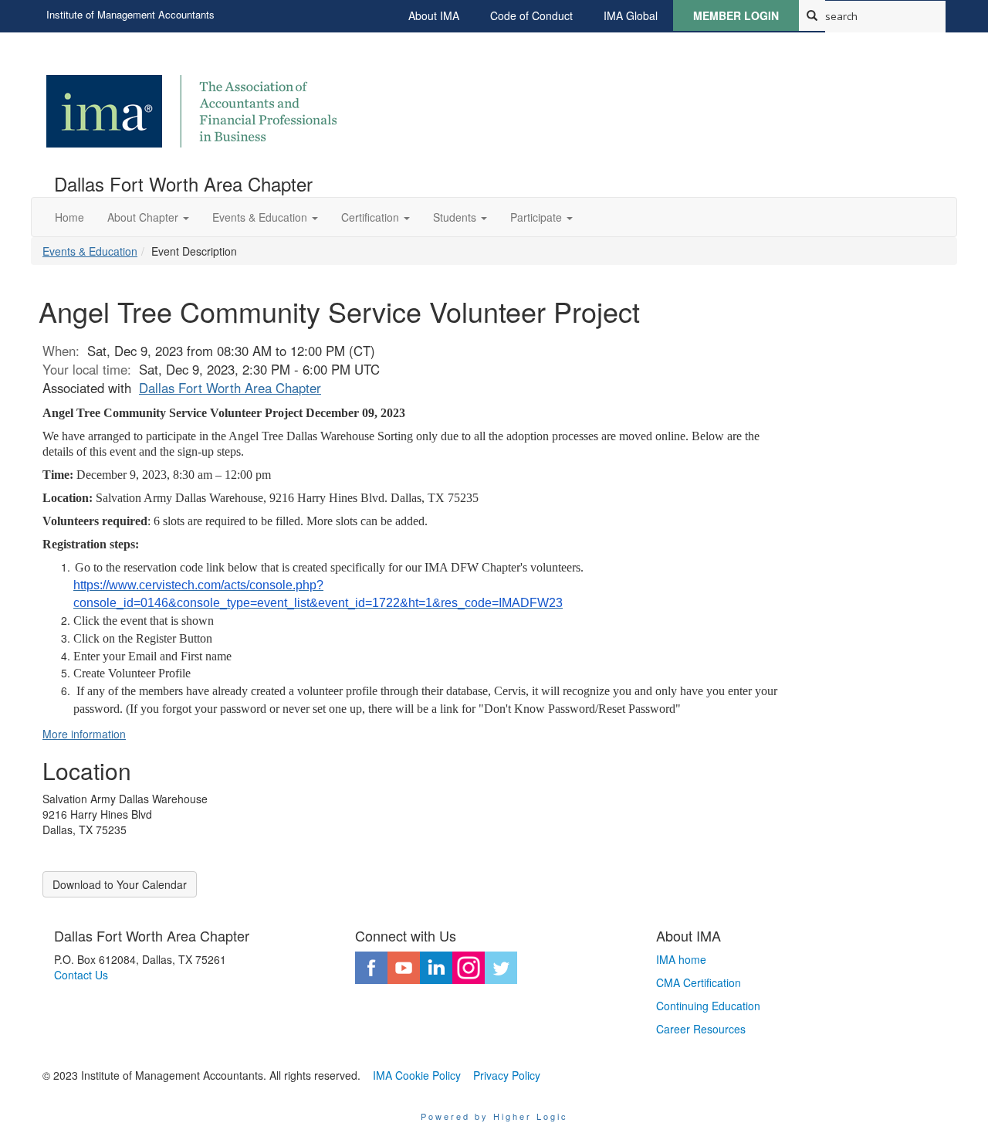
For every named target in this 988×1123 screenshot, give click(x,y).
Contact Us (81, 974)
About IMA (433, 15)
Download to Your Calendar (119, 884)
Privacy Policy (506, 1075)
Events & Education (89, 251)
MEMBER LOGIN (736, 15)
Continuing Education (708, 1005)
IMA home (681, 959)
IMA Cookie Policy (417, 1075)
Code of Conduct (531, 15)
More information (84, 733)
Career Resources (701, 1028)
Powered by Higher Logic (494, 1116)
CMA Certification (698, 982)
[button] (148, 217)
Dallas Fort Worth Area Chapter (230, 387)
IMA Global (631, 15)
